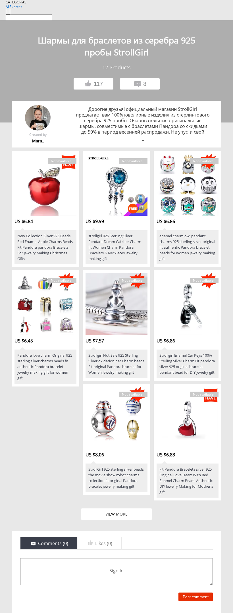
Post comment (196, 597)
